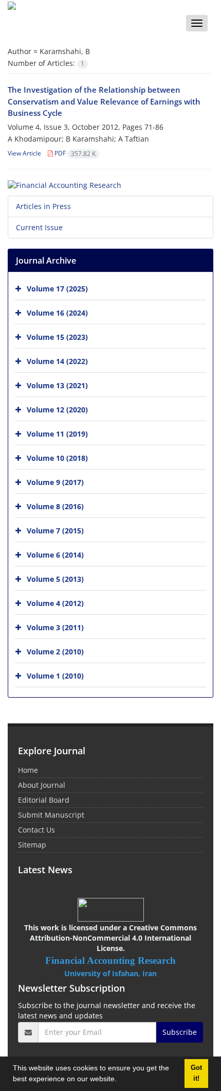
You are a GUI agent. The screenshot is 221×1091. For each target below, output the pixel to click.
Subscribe (179, 1032)
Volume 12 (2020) (57, 409)
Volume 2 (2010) (55, 651)
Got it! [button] (196, 1073)
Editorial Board (43, 800)
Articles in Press (43, 206)
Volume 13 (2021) (57, 385)
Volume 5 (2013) (55, 579)
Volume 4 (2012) (55, 603)
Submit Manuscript (51, 815)
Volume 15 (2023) (57, 337)
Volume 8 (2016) (55, 506)
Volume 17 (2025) (57, 288)
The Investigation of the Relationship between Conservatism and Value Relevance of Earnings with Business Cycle (104, 101)
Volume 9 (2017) (55, 482)
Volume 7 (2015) (55, 530)
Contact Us (36, 830)
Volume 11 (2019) (57, 434)
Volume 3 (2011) (55, 627)
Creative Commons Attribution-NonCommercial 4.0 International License (113, 938)
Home (28, 770)
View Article (24, 153)
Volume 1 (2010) (55, 676)
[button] (120, 1080)
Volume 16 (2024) (57, 313)
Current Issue (39, 227)
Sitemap (32, 845)
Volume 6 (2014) (55, 555)
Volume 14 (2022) (57, 361)
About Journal (41, 785)
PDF (74, 153)
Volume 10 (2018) (57, 458)
